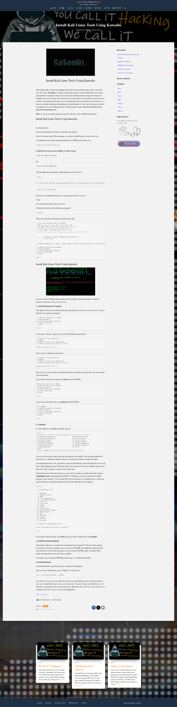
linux (49, 609)
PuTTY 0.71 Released (124, 61)
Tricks (119, 100)
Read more (62, 679)
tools (53, 609)
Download (41, 594)
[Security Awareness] (88, 3)
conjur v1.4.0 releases (124, 69)
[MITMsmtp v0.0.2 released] (88, 651)
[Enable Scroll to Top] (173, 703)
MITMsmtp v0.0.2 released (125, 65)
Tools (45, 606)
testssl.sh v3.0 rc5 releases (125, 73)
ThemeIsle (138, 703)
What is (120, 111)
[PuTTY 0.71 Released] (52, 651)
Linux (119, 88)
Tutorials (120, 103)
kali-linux (44, 609)
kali (40, 609)
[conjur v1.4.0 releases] (124, 651)
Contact (84, 703)
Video (119, 107)
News (119, 92)
